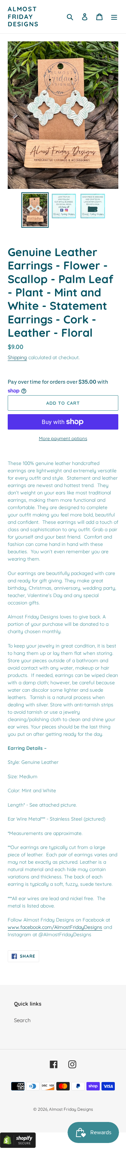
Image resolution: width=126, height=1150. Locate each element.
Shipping (17, 357)
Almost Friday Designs (23, 16)
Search (22, 1020)
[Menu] (114, 16)
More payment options (63, 438)
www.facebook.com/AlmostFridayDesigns (55, 927)
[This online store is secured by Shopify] (18, 1146)
